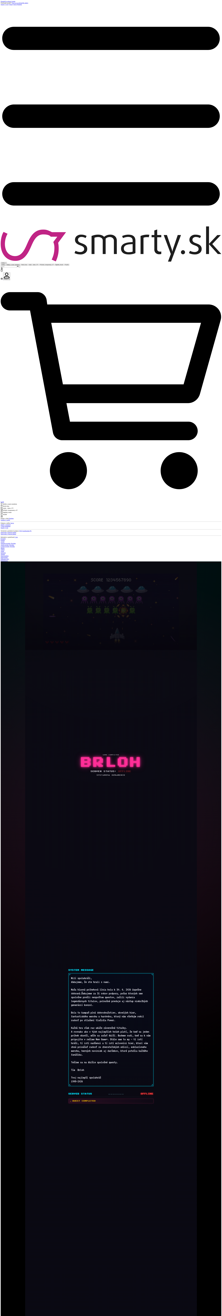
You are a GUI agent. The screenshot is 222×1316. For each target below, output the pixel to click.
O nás (16, 537)
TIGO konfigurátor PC (25, 531)
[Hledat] (19, 267)
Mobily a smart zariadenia (13, 264)
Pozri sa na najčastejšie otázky (20, 3)
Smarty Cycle (4, 4)
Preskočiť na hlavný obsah (8, 1)
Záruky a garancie (6, 524)
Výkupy (10, 4)
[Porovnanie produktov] (2, 279)
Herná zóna (24, 264)
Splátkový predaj (5, 520)
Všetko (3, 264)
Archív (3, 542)
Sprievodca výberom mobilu (8, 532)
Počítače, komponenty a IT (47, 264)
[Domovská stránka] (111, 244)
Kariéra (3, 540)
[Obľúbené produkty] (2, 271)
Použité (67, 264)
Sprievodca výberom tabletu (8, 534)
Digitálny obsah (59, 264)
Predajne (19, 4)
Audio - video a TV (33, 264)
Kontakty (3, 538)
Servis (15, 4)
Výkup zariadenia (5, 526)
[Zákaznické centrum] (2, 269)
